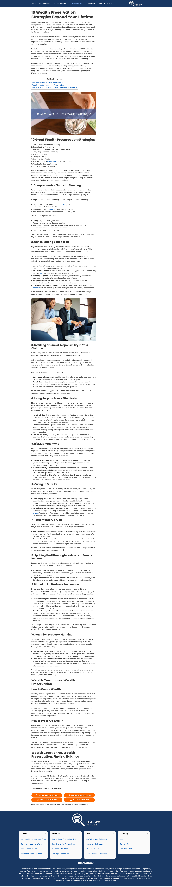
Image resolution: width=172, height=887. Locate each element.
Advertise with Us (105, 4)
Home (34, 4)
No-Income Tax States (61, 849)
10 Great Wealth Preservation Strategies (47, 83)
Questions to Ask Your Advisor (63, 844)
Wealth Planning (60, 4)
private (36, 513)
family (62, 204)
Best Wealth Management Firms (33, 839)
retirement (52, 209)
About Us (91, 4)
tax (41, 273)
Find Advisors (44, 4)
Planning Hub (77, 4)
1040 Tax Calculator (93, 849)
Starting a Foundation (60, 854)
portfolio (36, 288)
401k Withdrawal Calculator (96, 839)
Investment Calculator (94, 844)
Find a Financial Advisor (30, 849)
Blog (121, 839)
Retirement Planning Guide (31, 854)
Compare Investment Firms (31, 844)
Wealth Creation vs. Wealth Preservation (49, 85)
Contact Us (124, 844)
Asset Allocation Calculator (96, 854)
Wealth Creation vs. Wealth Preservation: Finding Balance (54, 87)
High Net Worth (53, 161)
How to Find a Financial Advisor (64, 839)
